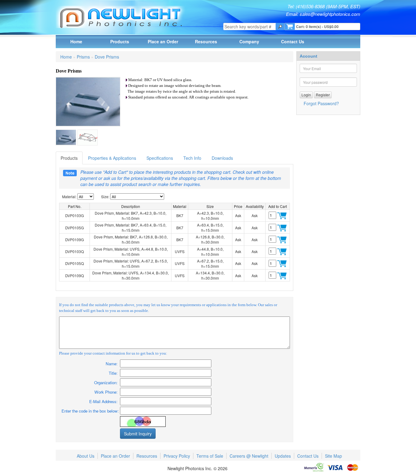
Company (249, 41)
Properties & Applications (112, 158)
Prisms (83, 57)
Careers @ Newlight (249, 456)
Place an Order (163, 41)
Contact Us (292, 41)
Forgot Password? (321, 103)
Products (119, 41)
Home (76, 41)
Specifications (159, 158)
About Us (85, 456)
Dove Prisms (107, 57)
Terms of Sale (209, 456)
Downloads (222, 158)
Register (323, 94)
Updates (283, 456)
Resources (206, 41)
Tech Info (192, 158)
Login (306, 94)
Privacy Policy (177, 456)
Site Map (333, 456)
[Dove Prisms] (66, 137)
